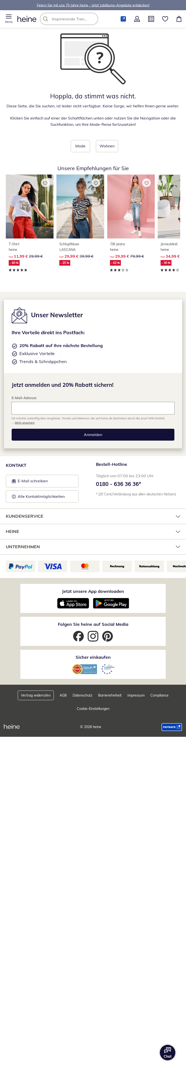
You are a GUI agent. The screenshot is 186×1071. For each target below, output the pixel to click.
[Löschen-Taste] (93, 19)
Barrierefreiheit (110, 695)
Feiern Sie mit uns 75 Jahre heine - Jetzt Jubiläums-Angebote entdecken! (93, 5)
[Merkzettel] (165, 19)
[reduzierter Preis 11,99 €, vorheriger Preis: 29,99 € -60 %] (30, 206)
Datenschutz (82, 695)
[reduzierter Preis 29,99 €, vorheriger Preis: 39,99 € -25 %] (80, 206)
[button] (8, 19)
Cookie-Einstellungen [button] (93, 708)
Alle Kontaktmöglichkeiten (41, 496)
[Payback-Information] (172, 727)
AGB (63, 695)
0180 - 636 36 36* (118, 484)
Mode (80, 145)
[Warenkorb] (179, 19)
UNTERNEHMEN (23, 546)
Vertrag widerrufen (36, 695)
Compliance (159, 695)
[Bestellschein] (151, 19)
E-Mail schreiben (30, 482)
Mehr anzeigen (25, 422)
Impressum (136, 695)
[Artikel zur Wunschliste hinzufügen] (45, 182)
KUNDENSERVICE (24, 516)
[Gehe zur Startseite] (26, 19)
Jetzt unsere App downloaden (93, 591)
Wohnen (107, 145)
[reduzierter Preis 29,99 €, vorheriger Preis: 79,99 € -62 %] (131, 206)
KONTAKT (16, 465)
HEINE (12, 531)
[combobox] (76, 19)
